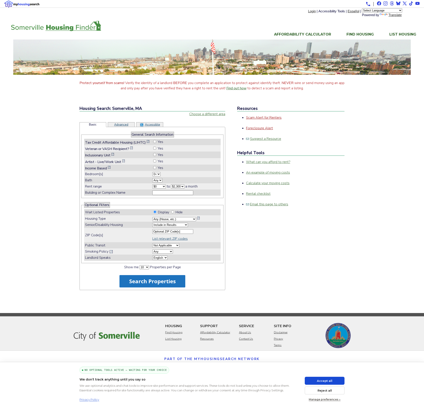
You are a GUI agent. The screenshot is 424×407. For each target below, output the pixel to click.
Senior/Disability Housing (104, 224)
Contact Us (246, 339)
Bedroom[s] (93, 174)
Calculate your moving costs (268, 183)
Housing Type (95, 218)
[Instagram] (385, 3)
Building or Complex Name (105, 192)
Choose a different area (207, 114)
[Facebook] (379, 3)
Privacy (278, 339)
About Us (245, 332)
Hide (179, 212)
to (168, 186)
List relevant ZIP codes (170, 238)
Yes (160, 141)
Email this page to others (269, 204)
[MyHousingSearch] (21, 4)
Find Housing (360, 34)
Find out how (236, 88)
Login (312, 11)
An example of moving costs (268, 172)
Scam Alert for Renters (264, 117)
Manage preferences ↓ (325, 399)
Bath (88, 180)
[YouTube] (417, 3)
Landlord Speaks (98, 257)
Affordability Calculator (302, 34)
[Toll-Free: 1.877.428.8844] (368, 4)
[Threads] (392, 3)
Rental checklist (258, 193)
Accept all (324, 381)
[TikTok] (411, 3)
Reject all (325, 390)
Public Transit (95, 245)
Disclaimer (281, 332)
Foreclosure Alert (259, 128)
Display (163, 212)
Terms (278, 345)
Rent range (93, 186)
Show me (131, 267)
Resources (207, 339)
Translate (395, 15)
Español (353, 11)
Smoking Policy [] (99, 251)
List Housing (402, 34)
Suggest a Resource (265, 138)
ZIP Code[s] (94, 235)
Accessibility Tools (331, 11)
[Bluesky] (398, 3)
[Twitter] (405, 3)
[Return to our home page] (56, 28)
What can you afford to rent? (268, 161)
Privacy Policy (89, 399)
